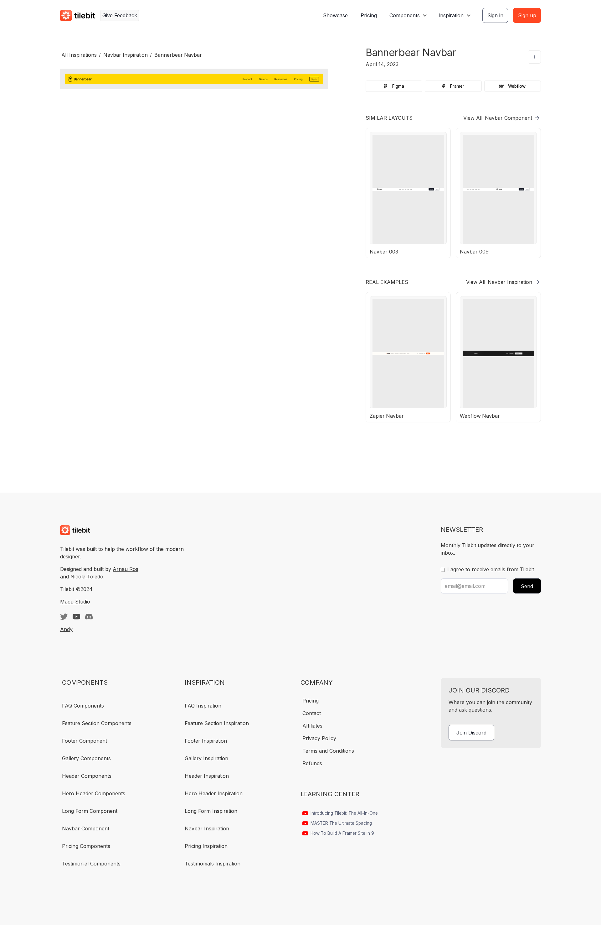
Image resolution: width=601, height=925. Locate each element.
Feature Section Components (96, 723)
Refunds (312, 763)
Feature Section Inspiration (217, 723)
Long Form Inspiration (211, 811)
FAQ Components (83, 706)
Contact (311, 713)
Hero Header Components (93, 793)
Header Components (86, 776)
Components (404, 15)
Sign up (527, 15)
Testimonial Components (91, 863)
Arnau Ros (125, 569)
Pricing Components (86, 846)
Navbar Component (85, 828)
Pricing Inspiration (206, 846)
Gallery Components (86, 758)
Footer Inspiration (206, 741)
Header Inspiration (207, 776)
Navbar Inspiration (207, 828)
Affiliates (312, 726)
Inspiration (451, 15)
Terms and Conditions (328, 751)
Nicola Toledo (86, 576)
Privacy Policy (319, 738)
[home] (77, 15)
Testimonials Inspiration (212, 863)
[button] (407, 15)
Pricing (369, 15)
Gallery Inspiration (206, 758)
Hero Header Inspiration (214, 793)
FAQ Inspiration (203, 706)
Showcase (335, 15)
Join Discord (471, 732)
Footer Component (84, 741)
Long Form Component (89, 811)
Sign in (495, 15)
